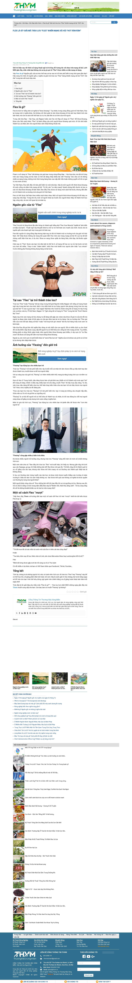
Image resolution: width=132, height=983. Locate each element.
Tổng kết (18, 101)
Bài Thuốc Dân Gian (40, 946)
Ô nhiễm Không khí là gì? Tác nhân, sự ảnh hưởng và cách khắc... (45, 756)
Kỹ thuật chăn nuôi (19, 944)
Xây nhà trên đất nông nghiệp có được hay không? (106, 81)
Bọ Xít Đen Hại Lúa (97, 168)
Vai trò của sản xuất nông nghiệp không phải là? (105, 129)
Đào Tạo (79, 942)
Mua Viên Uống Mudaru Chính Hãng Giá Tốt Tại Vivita (107, 298)
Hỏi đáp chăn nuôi (103, 944)
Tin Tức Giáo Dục (82, 946)
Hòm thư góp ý (110, 935)
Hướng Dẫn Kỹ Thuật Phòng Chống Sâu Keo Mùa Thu (107, 262)
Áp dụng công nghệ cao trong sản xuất (103, 79)
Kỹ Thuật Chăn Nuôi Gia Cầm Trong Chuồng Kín (40, 872)
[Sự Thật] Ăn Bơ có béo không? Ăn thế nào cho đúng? (107, 301)
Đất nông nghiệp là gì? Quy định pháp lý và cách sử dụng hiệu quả (35, 716)
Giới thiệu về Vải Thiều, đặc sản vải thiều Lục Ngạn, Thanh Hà (109, 205)
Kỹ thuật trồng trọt (19, 942)
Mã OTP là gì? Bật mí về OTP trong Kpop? (38, 747)
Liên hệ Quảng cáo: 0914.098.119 (35, 982)
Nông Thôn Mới (71, 935)
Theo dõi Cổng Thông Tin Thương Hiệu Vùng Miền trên (28, 63)
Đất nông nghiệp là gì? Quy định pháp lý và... (39, 687)
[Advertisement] (50, 46)
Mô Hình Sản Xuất (61, 946)
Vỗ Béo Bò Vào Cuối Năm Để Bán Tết (102, 171)
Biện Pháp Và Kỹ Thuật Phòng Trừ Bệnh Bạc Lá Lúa (106, 259)
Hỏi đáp (111, 16)
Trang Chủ (17, 935)
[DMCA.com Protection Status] (108, 952)
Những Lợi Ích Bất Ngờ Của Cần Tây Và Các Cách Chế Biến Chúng (110, 304)
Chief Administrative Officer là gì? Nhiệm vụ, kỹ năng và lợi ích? (34, 739)
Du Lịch (104, 16)
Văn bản (89, 935)
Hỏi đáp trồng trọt (104, 942)
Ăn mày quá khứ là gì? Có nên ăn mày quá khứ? (105, 124)
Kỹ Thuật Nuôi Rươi (97, 173)
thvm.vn (50, 974)
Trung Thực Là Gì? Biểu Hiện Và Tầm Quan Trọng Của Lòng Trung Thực (37, 727)
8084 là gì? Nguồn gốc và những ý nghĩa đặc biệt (30, 709)
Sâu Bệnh (94, 220)
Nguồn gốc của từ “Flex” (23, 91)
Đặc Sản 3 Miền (60, 16)
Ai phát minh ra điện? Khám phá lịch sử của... (59, 687)
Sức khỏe (94, 266)
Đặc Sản (94, 178)
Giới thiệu (20, 16)
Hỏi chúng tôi (98, 935)
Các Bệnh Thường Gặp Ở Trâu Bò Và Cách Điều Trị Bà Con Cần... (45, 831)
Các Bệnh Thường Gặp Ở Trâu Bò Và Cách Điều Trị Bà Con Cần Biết (111, 254)
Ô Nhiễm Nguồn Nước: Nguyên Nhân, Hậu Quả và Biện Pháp (33, 722)
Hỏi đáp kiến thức (103, 946)
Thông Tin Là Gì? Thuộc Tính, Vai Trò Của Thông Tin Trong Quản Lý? (47, 764)
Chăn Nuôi (58, 942)
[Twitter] (17, 613)
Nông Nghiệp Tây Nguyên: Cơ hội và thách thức (105, 84)
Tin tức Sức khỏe (39, 942)
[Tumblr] (27, 613)
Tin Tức (29, 16)
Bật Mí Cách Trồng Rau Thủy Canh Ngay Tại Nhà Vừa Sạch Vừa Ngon (47, 789)
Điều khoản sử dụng (57, 935)
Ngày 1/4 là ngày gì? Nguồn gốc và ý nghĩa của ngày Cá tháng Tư (35, 698)
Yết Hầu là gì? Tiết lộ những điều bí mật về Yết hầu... (41, 772)
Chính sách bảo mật (41, 935)
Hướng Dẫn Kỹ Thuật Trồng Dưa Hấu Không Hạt (40, 881)
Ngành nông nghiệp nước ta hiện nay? (20, 687)
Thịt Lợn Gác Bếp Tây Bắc (99, 210)
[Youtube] (36, 613)
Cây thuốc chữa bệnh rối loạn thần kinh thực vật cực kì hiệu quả (110, 296)
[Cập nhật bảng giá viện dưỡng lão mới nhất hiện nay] (98, 66)
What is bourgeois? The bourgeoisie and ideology (30, 701)
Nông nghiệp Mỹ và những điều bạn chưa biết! (105, 89)
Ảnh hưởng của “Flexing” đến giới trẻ (28, 96)
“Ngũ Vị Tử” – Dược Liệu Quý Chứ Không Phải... (39, 889)
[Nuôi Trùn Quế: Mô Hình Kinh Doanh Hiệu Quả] (98, 150)
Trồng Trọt (58, 944)
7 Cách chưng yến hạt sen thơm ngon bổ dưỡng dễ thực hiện (109, 293)
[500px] (33, 613)
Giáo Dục (97, 16)
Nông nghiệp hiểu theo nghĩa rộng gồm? (27, 706)
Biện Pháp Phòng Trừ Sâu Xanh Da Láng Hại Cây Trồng (42, 914)
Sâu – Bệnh (49, 16)
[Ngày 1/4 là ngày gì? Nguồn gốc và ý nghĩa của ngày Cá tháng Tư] (98, 108)
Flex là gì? (18, 88)
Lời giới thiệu (27, 935)
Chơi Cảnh (16, 946)
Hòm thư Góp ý (104, 982)
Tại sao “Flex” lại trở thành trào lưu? (28, 94)
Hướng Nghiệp (81, 944)
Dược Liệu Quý (38, 944)
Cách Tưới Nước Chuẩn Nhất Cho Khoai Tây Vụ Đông (42, 923)
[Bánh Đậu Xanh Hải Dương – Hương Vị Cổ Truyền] (98, 192)
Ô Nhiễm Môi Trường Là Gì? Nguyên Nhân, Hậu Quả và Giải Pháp (34, 724)
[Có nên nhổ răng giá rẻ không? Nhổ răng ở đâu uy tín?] (98, 280)
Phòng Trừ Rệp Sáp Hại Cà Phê (101, 256)
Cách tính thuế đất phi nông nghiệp (102, 131)
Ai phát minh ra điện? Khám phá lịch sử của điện (29, 719)
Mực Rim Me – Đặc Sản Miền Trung (102, 213)
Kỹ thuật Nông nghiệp (20, 940)
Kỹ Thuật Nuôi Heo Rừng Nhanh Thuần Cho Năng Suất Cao (109, 163)
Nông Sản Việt (72, 16)
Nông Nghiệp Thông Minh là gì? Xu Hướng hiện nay (106, 87)
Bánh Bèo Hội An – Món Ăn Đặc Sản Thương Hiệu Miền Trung (109, 208)
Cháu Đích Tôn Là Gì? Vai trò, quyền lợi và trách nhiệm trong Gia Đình (36, 730)
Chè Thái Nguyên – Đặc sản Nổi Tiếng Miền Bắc (105, 215)
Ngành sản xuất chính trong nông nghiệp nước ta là (106, 126)
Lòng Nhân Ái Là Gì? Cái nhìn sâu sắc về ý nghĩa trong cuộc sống (35, 733)
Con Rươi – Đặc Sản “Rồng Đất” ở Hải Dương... (40, 814)
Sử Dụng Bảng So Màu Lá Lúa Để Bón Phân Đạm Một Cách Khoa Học (111, 166)
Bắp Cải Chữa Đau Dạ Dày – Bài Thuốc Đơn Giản (40, 856)
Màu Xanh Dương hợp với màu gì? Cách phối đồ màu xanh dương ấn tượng (38, 703)
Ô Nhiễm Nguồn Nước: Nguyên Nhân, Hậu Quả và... (78, 688)
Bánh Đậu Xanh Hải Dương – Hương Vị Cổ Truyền (40, 806)
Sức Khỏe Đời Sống (40, 940)
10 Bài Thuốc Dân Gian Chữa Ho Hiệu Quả (38, 897)
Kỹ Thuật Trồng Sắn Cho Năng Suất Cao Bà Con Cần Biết (43, 822)
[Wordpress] (30, 613)
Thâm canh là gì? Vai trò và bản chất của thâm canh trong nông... (46, 781)
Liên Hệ (17, 21)
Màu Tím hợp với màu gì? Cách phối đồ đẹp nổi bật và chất (33, 736)
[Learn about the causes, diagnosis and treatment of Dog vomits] (98, 234)
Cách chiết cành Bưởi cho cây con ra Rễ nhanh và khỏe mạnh (44, 797)
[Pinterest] (25, 613)
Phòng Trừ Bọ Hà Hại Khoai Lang (35, 864)
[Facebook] (19, 613)
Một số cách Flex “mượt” (24, 99)
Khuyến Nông (38, 16)
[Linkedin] (22, 613)
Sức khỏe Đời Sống (85, 16)
